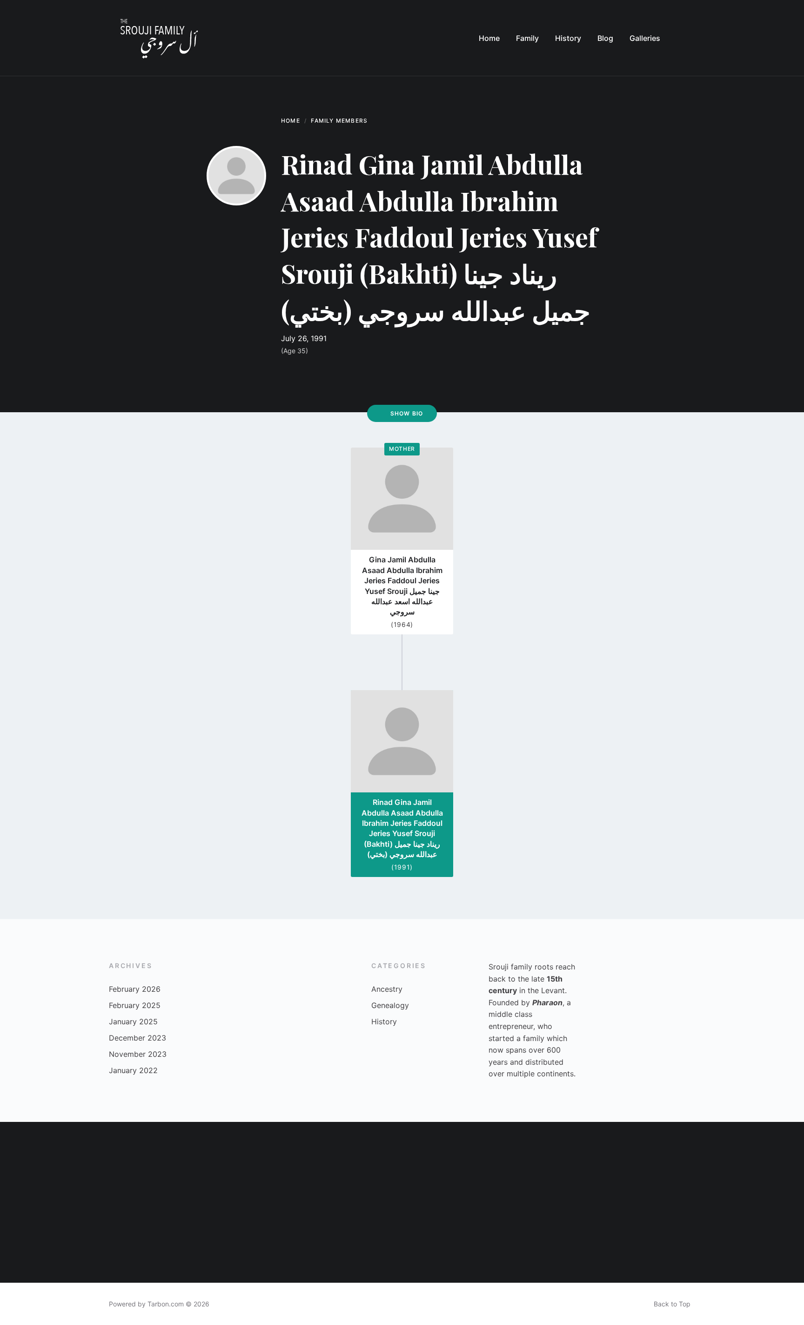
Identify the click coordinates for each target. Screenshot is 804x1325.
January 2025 (133, 1021)
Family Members (339, 120)
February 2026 (135, 989)
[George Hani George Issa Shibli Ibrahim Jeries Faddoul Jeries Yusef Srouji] (522, 1242)
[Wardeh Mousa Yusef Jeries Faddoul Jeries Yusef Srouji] (120, 1242)
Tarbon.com (165, 1304)
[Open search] (686, 38)
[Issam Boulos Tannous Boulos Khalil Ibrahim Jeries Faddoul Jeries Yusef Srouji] (120, 1162)
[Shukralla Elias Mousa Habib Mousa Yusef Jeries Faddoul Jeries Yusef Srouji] (281, 1162)
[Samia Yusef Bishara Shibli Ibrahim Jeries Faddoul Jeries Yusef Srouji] (442, 1162)
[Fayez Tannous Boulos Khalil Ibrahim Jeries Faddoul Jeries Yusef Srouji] (683, 1162)
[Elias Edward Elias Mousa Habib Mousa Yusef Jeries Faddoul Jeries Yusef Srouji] (603, 1162)
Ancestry (386, 989)
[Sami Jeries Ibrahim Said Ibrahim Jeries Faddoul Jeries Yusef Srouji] (201, 1242)
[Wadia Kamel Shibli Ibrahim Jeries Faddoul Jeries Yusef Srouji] (764, 1162)
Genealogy (390, 1005)
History (384, 1021)
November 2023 (138, 1054)
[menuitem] (489, 38)
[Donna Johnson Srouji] (442, 1242)
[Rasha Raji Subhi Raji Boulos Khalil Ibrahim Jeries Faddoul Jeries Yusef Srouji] (683, 1242)
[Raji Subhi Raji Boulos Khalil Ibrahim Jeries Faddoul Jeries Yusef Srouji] (40, 1162)
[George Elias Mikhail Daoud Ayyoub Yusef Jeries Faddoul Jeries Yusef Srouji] (603, 1242)
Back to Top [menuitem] (672, 1304)
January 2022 (133, 1070)
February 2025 (135, 1005)
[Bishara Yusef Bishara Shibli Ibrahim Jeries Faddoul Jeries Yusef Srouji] (362, 1162)
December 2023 (137, 1037)
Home (290, 120)
